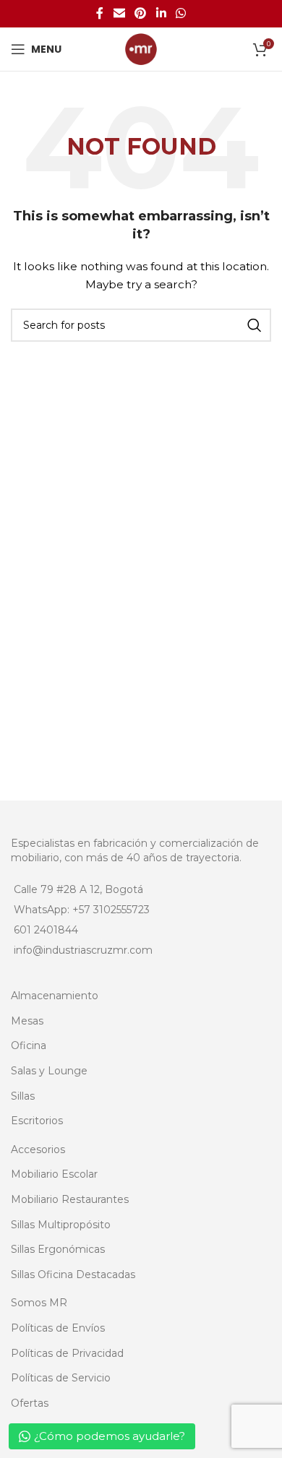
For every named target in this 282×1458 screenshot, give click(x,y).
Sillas (23, 1096)
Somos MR (39, 1302)
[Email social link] (118, 13)
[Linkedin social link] (161, 13)
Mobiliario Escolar (54, 1174)
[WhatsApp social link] (180, 13)
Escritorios (37, 1120)
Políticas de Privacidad (67, 1353)
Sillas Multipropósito (61, 1224)
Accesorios (38, 1149)
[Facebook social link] (99, 13)
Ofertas (29, 1403)
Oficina (28, 1045)
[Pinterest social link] (140, 13)
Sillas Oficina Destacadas (73, 1274)
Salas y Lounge (49, 1070)
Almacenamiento (54, 995)
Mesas (27, 1020)
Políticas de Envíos (58, 1327)
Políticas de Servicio (61, 1377)
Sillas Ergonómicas (58, 1249)
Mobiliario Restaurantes (70, 1199)
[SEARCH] (254, 325)
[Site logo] (141, 48)
